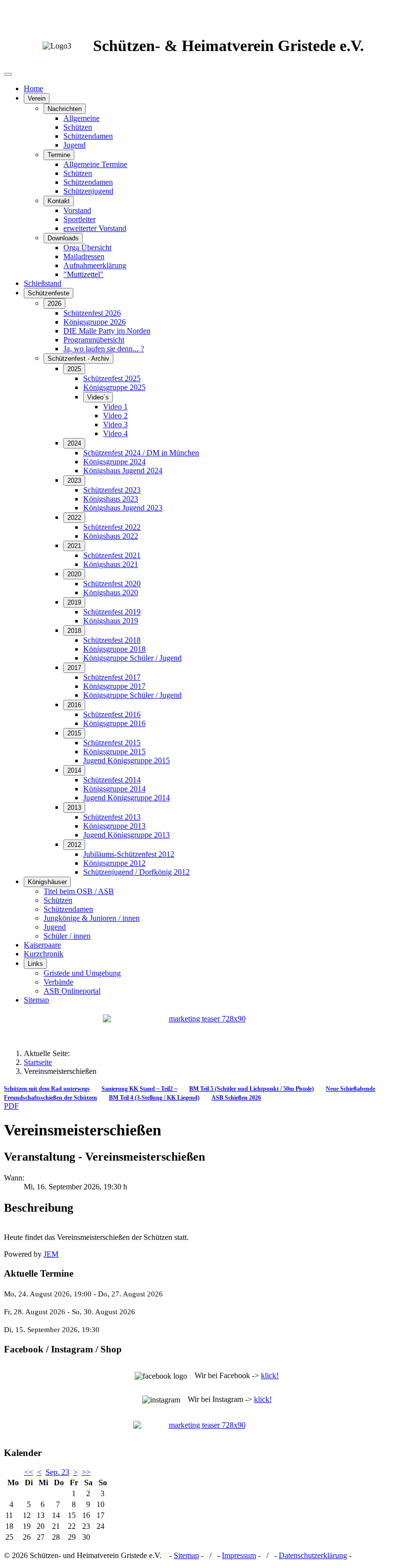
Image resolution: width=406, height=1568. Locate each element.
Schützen (77, 127)
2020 (74, 574)
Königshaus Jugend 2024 (122, 470)
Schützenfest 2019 (112, 612)
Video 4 (115, 433)
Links (35, 963)
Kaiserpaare (42, 945)
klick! (270, 1375)
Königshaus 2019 (110, 620)
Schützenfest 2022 (112, 527)
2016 (74, 705)
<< (28, 1472)
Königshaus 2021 (110, 564)
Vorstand (77, 210)
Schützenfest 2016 (112, 714)
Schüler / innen (67, 936)
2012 (74, 844)
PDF (11, 1106)
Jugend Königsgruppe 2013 (126, 835)
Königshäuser (47, 882)
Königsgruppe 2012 (114, 863)
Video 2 (115, 415)
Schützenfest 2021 (112, 555)
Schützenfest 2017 (112, 677)
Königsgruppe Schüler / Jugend (132, 658)
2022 (74, 517)
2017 (74, 668)
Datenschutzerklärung (313, 1555)
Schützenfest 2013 (112, 817)
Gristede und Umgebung (82, 973)
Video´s (98, 397)
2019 (74, 602)
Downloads (63, 238)
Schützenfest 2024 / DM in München (141, 452)
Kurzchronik (43, 954)
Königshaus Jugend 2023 (122, 508)
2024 (74, 443)
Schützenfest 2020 (112, 583)
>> (86, 1472)
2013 (74, 807)
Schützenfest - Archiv (78, 358)
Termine (59, 155)
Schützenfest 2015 (112, 742)
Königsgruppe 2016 (114, 723)
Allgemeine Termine (95, 164)
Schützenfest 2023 (112, 490)
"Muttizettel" (83, 274)
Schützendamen (88, 136)
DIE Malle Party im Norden (107, 331)
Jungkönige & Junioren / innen (92, 918)
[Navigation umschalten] (8, 74)
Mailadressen (83, 256)
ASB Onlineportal (72, 991)
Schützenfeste (48, 293)
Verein (37, 98)
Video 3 (115, 424)
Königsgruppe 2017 (114, 686)
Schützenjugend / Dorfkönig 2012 (136, 872)
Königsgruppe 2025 (114, 387)
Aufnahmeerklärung (94, 265)
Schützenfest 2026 (92, 313)
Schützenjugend (88, 191)
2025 (74, 369)
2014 (74, 770)
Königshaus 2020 (110, 592)
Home (33, 88)
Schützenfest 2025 (112, 378)
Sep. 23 (57, 1472)
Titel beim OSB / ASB (79, 891)
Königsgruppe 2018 (114, 649)
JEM (51, 1254)
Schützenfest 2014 (112, 780)
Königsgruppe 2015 (114, 751)
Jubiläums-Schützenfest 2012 (128, 854)
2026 (54, 303)
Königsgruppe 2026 (94, 322)
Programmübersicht (93, 340)
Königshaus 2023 (110, 499)
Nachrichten (65, 108)
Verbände (58, 982)
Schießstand (42, 283)
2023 (74, 480)
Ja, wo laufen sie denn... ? (103, 348)
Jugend (74, 145)
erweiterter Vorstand (94, 228)
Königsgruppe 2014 (114, 788)
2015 (74, 733)
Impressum (239, 1555)
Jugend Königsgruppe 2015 (126, 760)
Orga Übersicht (87, 247)
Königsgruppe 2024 (114, 461)
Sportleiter (79, 219)
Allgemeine (81, 118)
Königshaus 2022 (110, 536)
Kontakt (59, 201)
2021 (74, 546)
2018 (74, 630)
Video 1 (115, 406)
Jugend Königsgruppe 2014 (126, 797)
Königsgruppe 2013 (114, 826)
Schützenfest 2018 (112, 640)
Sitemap (36, 1000)
